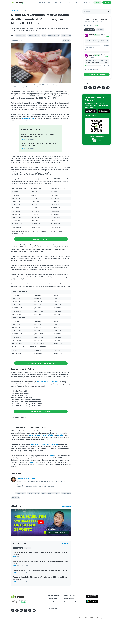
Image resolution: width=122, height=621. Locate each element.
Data (49, 2)
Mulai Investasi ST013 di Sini (41, 412)
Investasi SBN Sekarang (97, 75)
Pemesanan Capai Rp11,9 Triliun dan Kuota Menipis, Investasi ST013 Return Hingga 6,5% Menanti (40, 578)
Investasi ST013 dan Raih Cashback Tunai (41, 363)
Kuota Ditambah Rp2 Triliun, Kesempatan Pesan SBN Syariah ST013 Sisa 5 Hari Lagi (40, 570)
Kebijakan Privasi (53, 608)
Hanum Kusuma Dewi (26, 478)
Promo (76, 2)
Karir (65, 605)
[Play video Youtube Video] (41, 522)
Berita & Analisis (69, 595)
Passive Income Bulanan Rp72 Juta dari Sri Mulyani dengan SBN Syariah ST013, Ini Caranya (40, 553)
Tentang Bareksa (53, 595)
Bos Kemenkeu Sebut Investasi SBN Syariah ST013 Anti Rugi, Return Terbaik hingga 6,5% (40, 562)
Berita (13, 10)
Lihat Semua (66, 506)
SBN (18, 10)
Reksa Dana (88, 25)
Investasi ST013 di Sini (41, 239)
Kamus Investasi (69, 598)
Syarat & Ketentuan (54, 605)
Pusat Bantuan (52, 598)
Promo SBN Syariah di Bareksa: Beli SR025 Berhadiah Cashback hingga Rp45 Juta (38, 144)
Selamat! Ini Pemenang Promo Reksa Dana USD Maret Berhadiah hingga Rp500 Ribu (38, 135)
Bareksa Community (70, 602)
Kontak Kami (52, 602)
